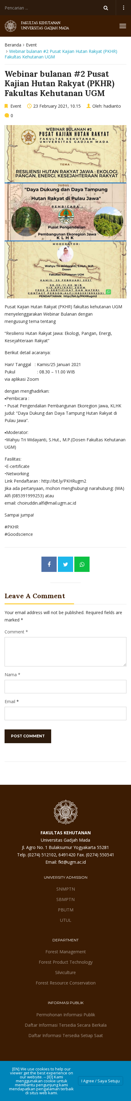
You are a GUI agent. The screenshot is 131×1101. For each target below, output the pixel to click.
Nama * (12, 674)
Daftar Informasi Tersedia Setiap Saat (65, 1035)
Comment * (16, 632)
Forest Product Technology (66, 962)
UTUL (65, 920)
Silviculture (65, 972)
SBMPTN (65, 899)
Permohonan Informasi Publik (65, 1015)
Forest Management (65, 952)
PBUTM (65, 910)
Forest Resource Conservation (66, 983)
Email (10, 701)
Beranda (13, 45)
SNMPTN (65, 889)
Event (31, 45)
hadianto (112, 106)
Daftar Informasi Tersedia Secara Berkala (66, 1025)
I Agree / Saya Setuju (100, 1081)
